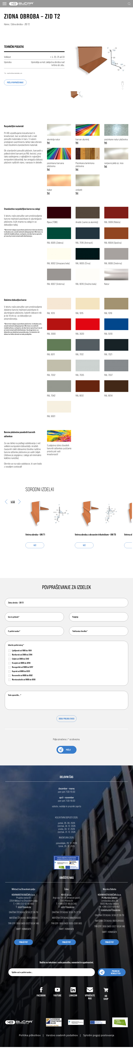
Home (6, 24)
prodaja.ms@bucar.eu (110, 909)
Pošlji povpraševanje (15, 82)
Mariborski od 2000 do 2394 (22, 654)
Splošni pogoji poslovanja (98, 1035)
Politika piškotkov (30, 1035)
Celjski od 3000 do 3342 (20, 659)
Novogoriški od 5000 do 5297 (22, 667)
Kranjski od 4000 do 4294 (21, 663)
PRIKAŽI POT (23, 942)
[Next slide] (19, 501)
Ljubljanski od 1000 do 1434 (22, 650)
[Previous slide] (6, 501)
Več (48, 142)
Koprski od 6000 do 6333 (21, 671)
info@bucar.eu (24, 906)
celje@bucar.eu (67, 906)
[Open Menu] (4, 3)
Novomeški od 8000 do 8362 (22, 675)
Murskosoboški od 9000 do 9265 (23, 679)
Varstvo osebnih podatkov (62, 1035)
